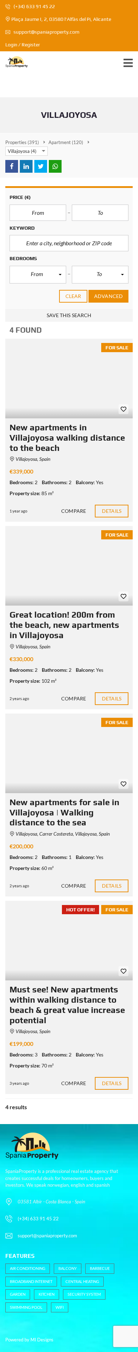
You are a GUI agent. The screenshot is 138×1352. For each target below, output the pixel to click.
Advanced (108, 296)
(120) (65, 142)
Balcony (67, 1268)
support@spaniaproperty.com (46, 32)
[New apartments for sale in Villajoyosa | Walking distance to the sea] (69, 753)
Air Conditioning (27, 1268)
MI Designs (41, 1339)
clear (73, 296)
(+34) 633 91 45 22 (33, 6)
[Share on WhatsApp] (55, 166)
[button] (38, 274)
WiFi (60, 1307)
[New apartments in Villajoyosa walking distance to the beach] (69, 378)
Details (111, 511)
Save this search (69, 315)
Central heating (82, 1281)
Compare (73, 511)
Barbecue (100, 1268)
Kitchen (46, 1294)
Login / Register (22, 44)
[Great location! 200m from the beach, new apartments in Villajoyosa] (69, 566)
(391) (22, 142)
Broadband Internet (31, 1281)
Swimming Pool (26, 1307)
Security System (84, 1294)
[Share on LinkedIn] (26, 166)
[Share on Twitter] (40, 166)
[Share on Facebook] (11, 166)
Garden (17, 1294)
